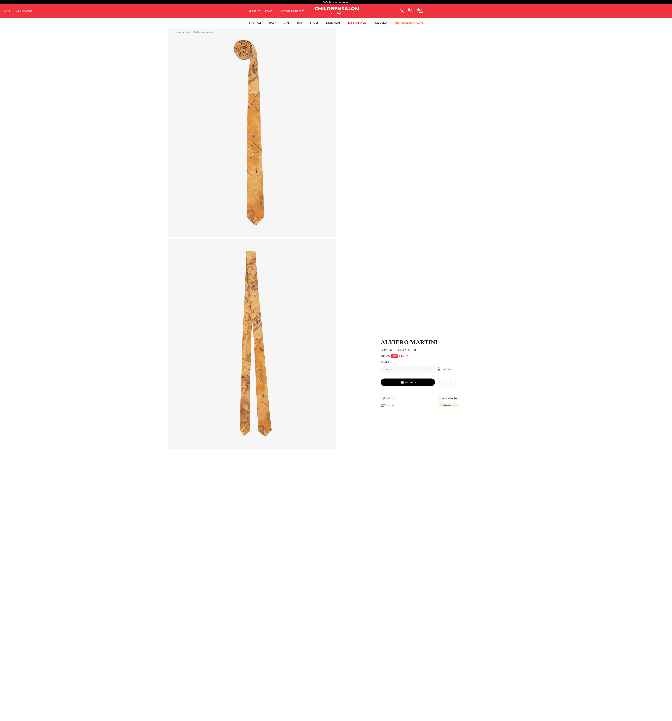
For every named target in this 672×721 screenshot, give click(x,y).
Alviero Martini (409, 342)
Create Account (24, 11)
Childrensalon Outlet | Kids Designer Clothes (336, 10)
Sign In (6, 11)
